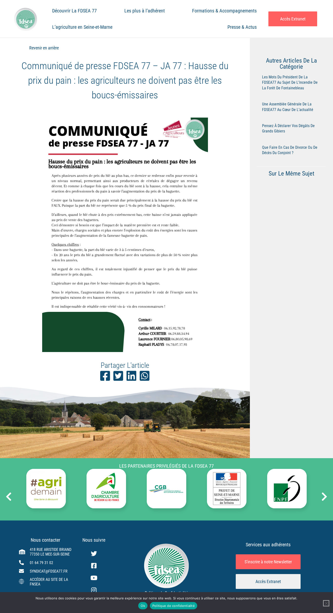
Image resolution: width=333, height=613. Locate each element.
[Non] (326, 603)
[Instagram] (94, 590)
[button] (8, 496)
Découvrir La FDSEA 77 (74, 11)
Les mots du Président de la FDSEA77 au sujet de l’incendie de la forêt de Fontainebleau (290, 82)
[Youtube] (94, 578)
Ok (143, 606)
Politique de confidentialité (173, 606)
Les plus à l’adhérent (144, 11)
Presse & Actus (242, 27)
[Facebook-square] (94, 565)
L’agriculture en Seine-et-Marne (82, 27)
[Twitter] (94, 553)
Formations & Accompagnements (224, 11)
